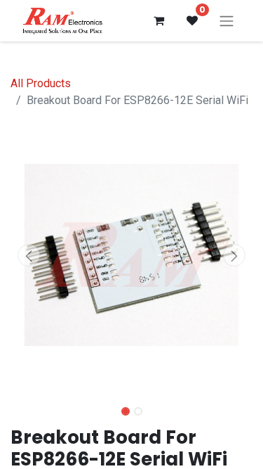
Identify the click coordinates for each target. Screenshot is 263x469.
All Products (41, 83)
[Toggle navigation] (226, 21)
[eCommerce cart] (158, 20)
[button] (29, 255)
